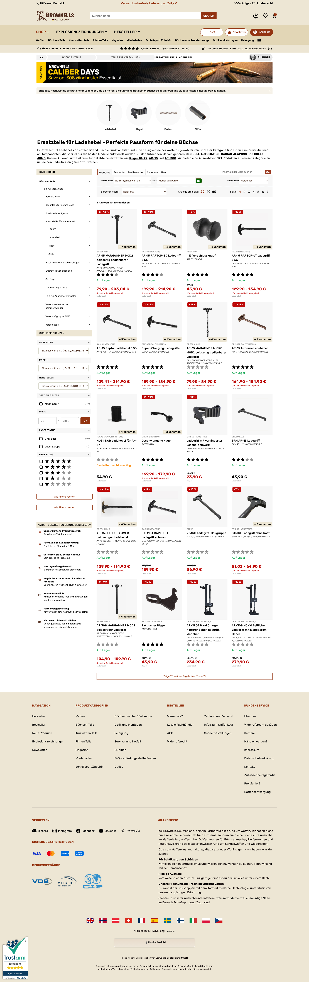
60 (214, 192)
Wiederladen (134, 40)
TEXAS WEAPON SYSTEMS (110, 436)
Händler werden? (255, 741)
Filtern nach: (107, 180)
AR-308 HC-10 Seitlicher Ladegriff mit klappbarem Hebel (249, 630)
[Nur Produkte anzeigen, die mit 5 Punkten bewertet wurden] (64, 461)
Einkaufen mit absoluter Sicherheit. (62, 569)
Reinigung (247, 40)
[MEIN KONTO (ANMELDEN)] (256, 16)
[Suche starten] (209, 15)
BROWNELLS (238, 436)
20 (202, 192)
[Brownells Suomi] (180, 920)
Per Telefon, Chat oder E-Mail (58, 546)
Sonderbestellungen (218, 733)
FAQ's (212, 31)
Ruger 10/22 (138, 158)
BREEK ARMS (103, 251)
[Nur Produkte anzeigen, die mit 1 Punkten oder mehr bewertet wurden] (64, 484)
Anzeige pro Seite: (188, 191)
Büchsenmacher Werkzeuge (192, 40)
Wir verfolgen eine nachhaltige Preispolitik (65, 612)
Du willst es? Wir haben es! (57, 534)
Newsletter (39, 750)
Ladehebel (101, 296)
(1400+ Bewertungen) (165, 48)
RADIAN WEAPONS (234, 154)
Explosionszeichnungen (80, 32)
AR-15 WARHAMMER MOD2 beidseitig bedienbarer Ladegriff (115, 260)
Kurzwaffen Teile (79, 40)
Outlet (118, 766)
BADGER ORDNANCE (152, 621)
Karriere (249, 733)
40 (208, 192)
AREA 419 (192, 251)
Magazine (117, 40)
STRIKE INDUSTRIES (197, 436)
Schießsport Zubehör (158, 40)
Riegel (189, 481)
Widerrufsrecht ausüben (260, 724)
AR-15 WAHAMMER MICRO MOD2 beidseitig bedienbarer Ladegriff (207, 352)
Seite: (233, 191)
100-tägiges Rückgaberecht (253, 3)
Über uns (250, 716)
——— (259, 40)
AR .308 (170, 158)
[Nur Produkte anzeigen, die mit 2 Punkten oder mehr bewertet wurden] (64, 478)
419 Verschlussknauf (201, 255)
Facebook (88, 831)
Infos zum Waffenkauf (218, 724)
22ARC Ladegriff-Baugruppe (206, 533)
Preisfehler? (252, 783)
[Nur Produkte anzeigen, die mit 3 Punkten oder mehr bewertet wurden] (64, 472)
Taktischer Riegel (153, 625)
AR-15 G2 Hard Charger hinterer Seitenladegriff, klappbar (203, 630)
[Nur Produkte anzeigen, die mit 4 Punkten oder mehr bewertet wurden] (64, 467)
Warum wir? (175, 716)
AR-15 (153, 158)
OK (85, 420)
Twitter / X (133, 831)
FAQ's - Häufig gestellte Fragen (135, 758)
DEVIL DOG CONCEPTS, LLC (200, 621)
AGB (170, 733)
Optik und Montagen (225, 40)
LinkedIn (110, 831)
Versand (171, 931)
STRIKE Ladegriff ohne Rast (251, 533)
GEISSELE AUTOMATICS (203, 154)
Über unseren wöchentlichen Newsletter (65, 585)
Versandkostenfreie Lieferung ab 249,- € (149, 3)
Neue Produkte (42, 733)
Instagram (65, 831)
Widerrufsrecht (177, 741)
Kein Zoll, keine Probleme (56, 558)
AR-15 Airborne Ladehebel (250, 348)
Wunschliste (266, 16)
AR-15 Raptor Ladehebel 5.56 (117, 348)
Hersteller (125, 32)
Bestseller (38, 724)
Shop (41, 32)
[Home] (40, 57)
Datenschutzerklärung (259, 758)
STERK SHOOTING (151, 436)
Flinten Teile (100, 40)
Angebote (264, 31)
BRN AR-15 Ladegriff (246, 440)
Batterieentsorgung (257, 792)
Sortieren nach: (110, 191)
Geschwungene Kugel (156, 440)
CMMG (190, 529)
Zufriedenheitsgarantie (259, 775)
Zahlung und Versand (218, 716)
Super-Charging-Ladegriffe (161, 348)
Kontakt (249, 766)
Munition (120, 750)
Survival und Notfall (127, 741)
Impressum (251, 750)
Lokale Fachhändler (180, 724)
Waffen (40, 40)
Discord (43, 831)
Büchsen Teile (56, 40)
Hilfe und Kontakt (51, 3)
